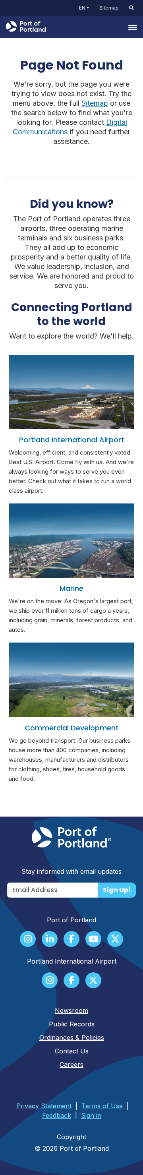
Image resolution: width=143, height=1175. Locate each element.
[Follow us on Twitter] (115, 940)
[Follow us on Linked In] (50, 940)
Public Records (72, 1024)
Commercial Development (72, 728)
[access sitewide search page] (131, 8)
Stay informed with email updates (71, 871)
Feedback (56, 1115)
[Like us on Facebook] (71, 940)
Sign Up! (117, 889)
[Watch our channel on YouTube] (93, 940)
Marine (71, 588)
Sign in (91, 1115)
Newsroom (71, 1010)
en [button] (82, 8)
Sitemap (109, 8)
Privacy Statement (44, 1106)
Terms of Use (102, 1106)
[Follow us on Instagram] (28, 940)
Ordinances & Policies (71, 1037)
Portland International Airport (71, 440)
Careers (71, 1065)
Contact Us (72, 1051)
